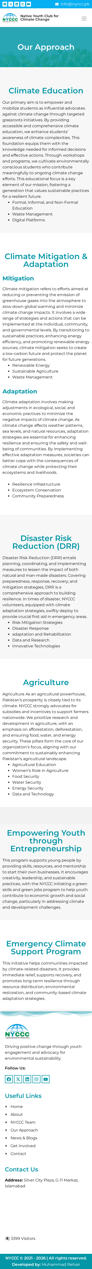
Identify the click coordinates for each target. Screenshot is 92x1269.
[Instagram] (22, 4)
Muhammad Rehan (61, 1264)
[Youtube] (28, 4)
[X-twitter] (10, 4)
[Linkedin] (16, 4)
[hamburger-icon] (84, 19)
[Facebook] (4, 4)
